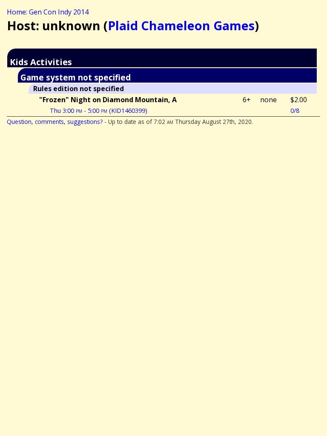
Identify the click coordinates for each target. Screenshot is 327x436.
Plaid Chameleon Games (181, 25)
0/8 (294, 110)
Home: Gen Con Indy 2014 (48, 12)
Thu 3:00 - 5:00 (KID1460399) (98, 110)
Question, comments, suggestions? (55, 122)
